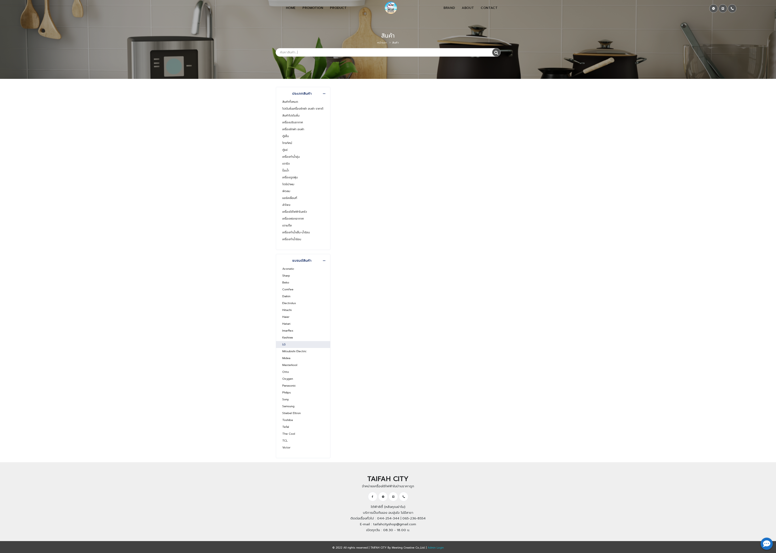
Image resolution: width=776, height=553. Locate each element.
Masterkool (289, 365)
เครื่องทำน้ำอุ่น (291, 157)
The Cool (288, 434)
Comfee (287, 289)
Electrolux (289, 303)
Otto (285, 372)
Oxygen (287, 379)
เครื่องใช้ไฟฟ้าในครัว (294, 212)
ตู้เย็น (285, 136)
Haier (285, 317)
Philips (286, 392)
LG (284, 344)
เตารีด (286, 164)
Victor (286, 447)
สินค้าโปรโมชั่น (290, 115)
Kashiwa (287, 337)
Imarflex (287, 331)
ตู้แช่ (285, 150)
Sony (285, 399)
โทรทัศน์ (287, 143)
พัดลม (286, 191)
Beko (285, 282)
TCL (285, 441)
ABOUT (468, 7)
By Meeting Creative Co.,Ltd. (406, 548)
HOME (291, 7)
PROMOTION (313, 7)
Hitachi (287, 310)
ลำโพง (286, 205)
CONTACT (489, 7)
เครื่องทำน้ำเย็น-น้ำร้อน (296, 232)
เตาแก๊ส (287, 225)
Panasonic (289, 386)
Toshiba (287, 420)
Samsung (288, 406)
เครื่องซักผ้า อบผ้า (293, 129)
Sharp (286, 276)
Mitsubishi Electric (294, 351)
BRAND (449, 7)
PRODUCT (338, 7)
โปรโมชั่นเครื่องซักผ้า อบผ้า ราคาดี (302, 109)
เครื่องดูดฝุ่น (290, 177)
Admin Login (436, 548)
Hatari (286, 324)
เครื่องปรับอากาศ (292, 122)
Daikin (286, 296)
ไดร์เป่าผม (288, 184)
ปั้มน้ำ (285, 170)
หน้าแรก (382, 42)
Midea (286, 358)
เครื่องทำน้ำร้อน (291, 239)
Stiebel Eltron (291, 413)
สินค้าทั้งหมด (290, 102)
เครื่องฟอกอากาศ (293, 219)
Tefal (285, 427)
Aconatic (288, 269)
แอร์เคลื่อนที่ (289, 198)
